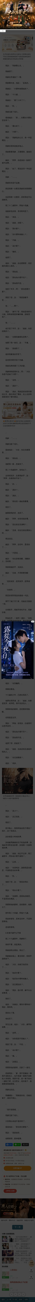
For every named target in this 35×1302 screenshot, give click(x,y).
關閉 (33, 621)
